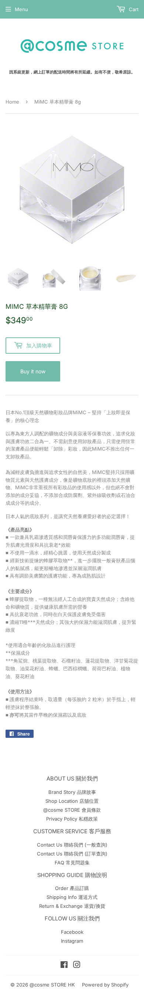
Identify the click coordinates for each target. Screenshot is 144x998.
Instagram (72, 941)
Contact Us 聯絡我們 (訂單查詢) (72, 854)
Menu (21, 9)
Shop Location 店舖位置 (72, 801)
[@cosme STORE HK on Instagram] (76, 966)
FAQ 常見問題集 (72, 863)
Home (12, 102)
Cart (132, 9)
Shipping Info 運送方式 (72, 897)
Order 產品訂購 (72, 888)
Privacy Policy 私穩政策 (72, 819)
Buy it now (32, 371)
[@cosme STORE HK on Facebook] (64, 966)
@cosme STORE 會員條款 (72, 810)
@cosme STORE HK (52, 985)
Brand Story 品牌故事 (72, 792)
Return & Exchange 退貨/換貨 (72, 906)
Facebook (72, 932)
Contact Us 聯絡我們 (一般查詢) (72, 845)
